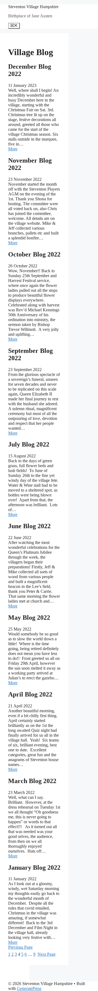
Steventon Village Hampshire (33, 6)
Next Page (47, 954)
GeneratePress (29, 988)
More (12, 149)
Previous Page (20, 947)
